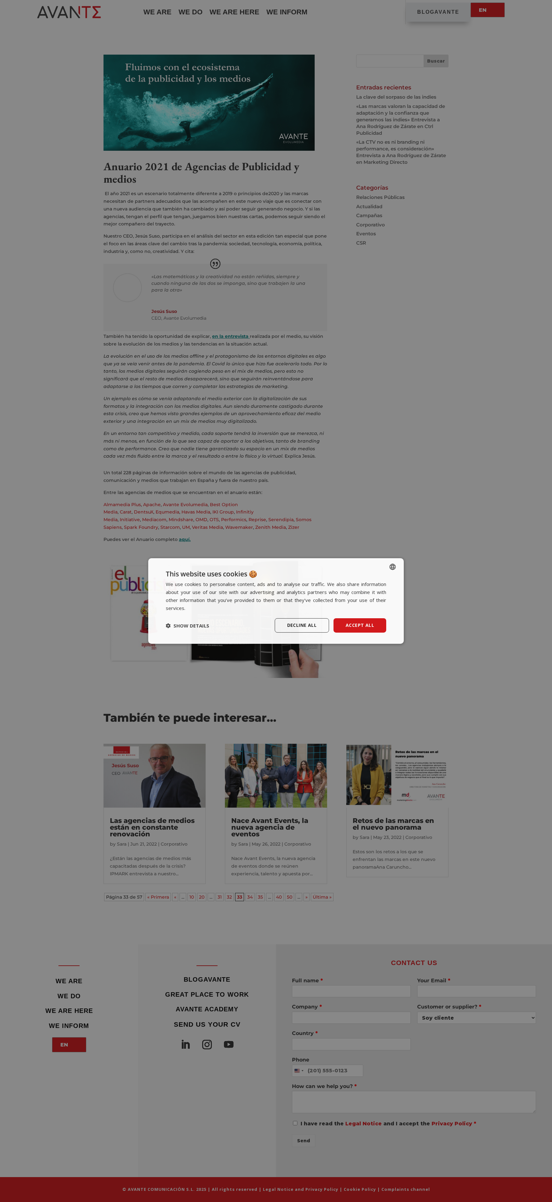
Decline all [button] (302, 625)
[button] (187, 625)
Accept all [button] (360, 625)
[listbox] (392, 567)
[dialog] (276, 601)
